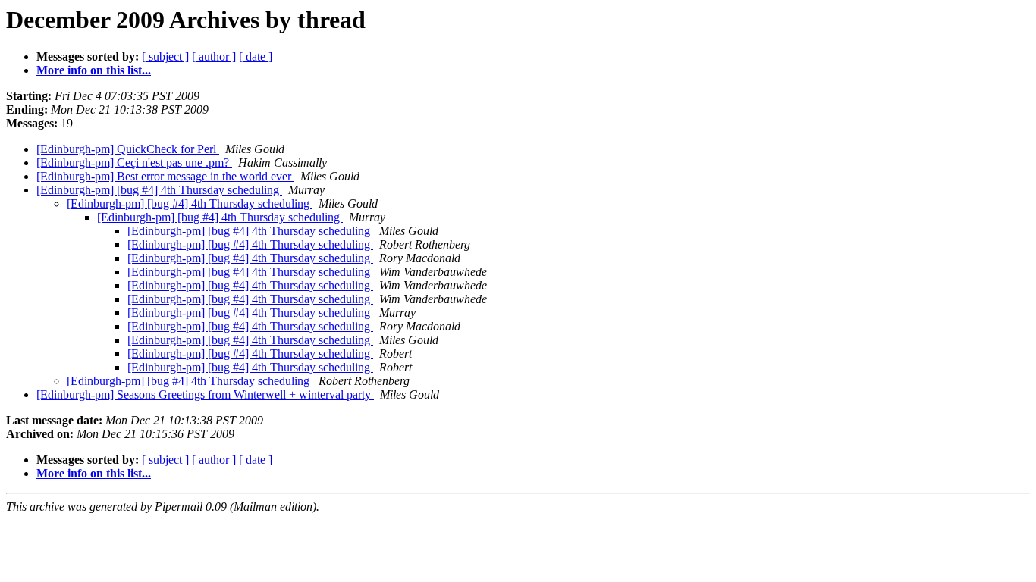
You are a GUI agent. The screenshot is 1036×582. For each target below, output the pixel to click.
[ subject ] (165, 56)
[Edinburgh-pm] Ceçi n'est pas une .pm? (134, 162)
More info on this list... (93, 70)
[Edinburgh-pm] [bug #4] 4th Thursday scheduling (159, 189)
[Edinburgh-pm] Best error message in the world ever (165, 176)
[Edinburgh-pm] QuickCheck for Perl (127, 148)
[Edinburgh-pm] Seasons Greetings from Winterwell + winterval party (205, 394)
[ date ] (255, 56)
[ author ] (214, 56)
